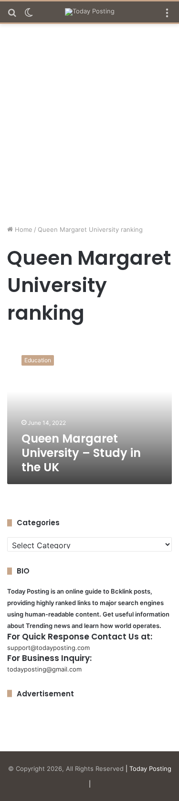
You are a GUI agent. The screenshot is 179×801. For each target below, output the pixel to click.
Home (22, 229)
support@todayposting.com (48, 647)
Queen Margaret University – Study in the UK (81, 453)
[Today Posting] (90, 12)
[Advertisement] (89, 127)
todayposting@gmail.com (44, 669)
